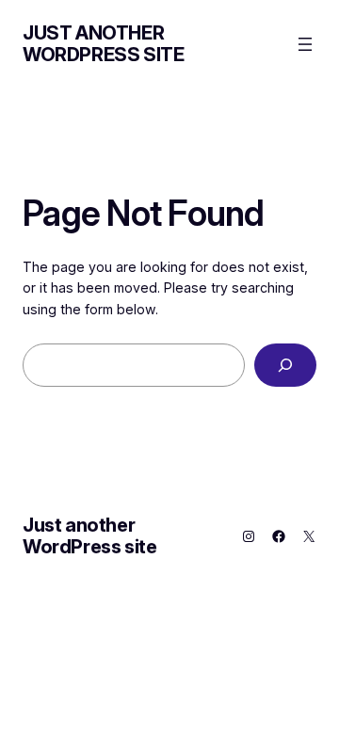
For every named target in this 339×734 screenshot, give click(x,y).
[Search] (285, 365)
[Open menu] (305, 44)
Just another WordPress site (103, 44)
